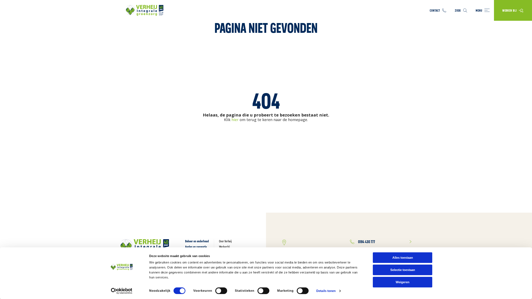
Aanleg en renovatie (196, 247)
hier (235, 119)
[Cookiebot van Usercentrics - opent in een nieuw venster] (121, 291)
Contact (435, 10)
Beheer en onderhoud (197, 241)
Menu (479, 10)
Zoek (458, 10)
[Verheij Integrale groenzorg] (144, 10)
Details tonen (326, 291)
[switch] (221, 290)
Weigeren (402, 282)
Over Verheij (225, 241)
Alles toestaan (402, 257)
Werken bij (509, 10)
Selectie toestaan (402, 270)
